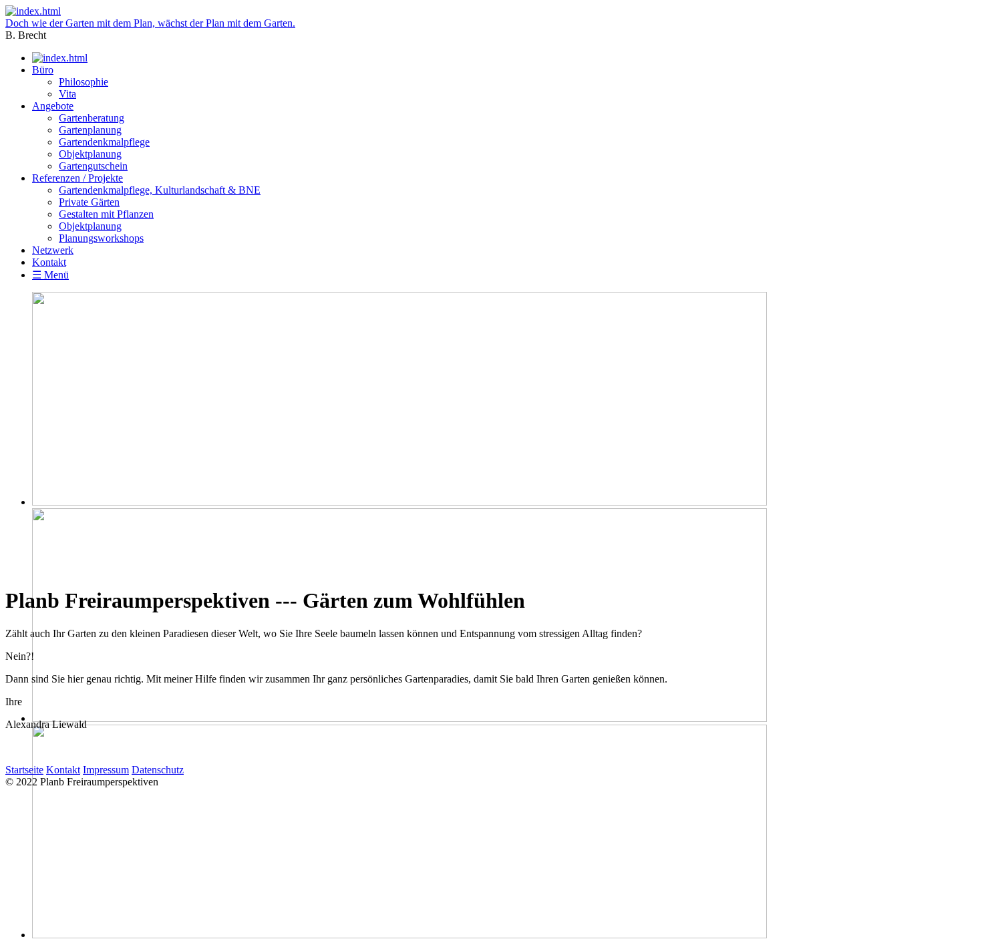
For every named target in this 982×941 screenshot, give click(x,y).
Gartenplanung (90, 130)
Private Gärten (89, 202)
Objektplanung (90, 154)
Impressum (106, 769)
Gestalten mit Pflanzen (106, 214)
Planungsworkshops (101, 238)
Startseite (24, 769)
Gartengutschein (93, 166)
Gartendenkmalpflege (104, 142)
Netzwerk (52, 250)
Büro (42, 69)
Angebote (52, 106)
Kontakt (49, 262)
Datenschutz (158, 769)
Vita (67, 94)
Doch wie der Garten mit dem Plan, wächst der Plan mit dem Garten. (150, 23)
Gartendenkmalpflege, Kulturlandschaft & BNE (160, 190)
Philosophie (83, 81)
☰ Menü (50, 274)
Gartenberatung (91, 118)
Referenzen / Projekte (77, 178)
